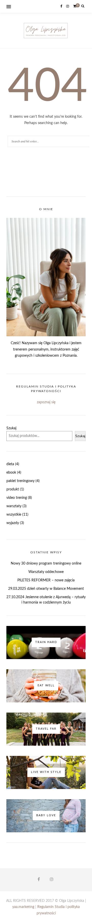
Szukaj (11, 428)
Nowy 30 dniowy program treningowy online (46, 563)
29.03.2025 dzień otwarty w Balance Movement (46, 589)
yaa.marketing (23, 907)
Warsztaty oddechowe (46, 572)
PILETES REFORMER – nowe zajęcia (46, 580)
